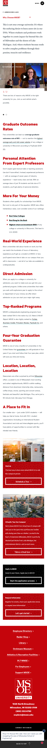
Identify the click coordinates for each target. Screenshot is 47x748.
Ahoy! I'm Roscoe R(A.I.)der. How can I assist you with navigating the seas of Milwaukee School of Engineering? (22, 736)
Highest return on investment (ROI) (23, 224)
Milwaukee (38, 376)
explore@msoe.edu (23, 714)
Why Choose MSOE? (11, 17)
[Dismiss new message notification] (44, 730)
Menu (37, 3)
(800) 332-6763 (23, 711)
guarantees (21, 349)
